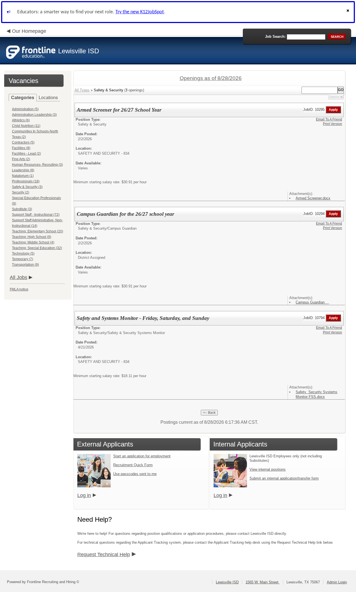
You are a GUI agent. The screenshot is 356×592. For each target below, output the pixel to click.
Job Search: (275, 36)
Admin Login (337, 582)
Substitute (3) (22, 209)
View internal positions (267, 469)
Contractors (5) (23, 142)
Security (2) (20, 192)
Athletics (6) (21, 120)
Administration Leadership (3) (34, 115)
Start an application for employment (141, 456)
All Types (82, 90)
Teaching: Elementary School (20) (37, 231)
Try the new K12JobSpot (139, 12)
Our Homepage (29, 31)
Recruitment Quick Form (133, 465)
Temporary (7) (22, 259)
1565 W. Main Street (263, 582)
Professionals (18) (25, 181)
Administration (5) (25, 109)
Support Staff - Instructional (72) (36, 215)
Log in (84, 495)
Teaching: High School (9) (31, 237)
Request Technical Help (103, 554)
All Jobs (18, 277)
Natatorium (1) (23, 176)
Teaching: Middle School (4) (33, 242)
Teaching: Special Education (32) (37, 248)
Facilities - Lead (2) (26, 153)
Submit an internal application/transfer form (284, 478)
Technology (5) (23, 253)
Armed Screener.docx (313, 198)
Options (334, 96)
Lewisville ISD (227, 582)
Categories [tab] (22, 97)
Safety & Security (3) (27, 187)
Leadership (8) (23, 170)
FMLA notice (19, 289)
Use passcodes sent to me (135, 474)
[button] (348, 12)
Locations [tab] (48, 97)
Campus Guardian (312, 302)
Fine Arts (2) (21, 159)
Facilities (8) (21, 148)
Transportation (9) (25, 265)
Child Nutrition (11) (26, 126)
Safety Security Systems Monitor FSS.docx (316, 394)
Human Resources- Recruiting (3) (37, 165)
